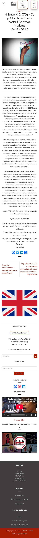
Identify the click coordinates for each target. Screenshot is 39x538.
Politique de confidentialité (19, 525)
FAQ (19, 517)
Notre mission (19, 495)
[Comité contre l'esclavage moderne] (13, 3)
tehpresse (19, 11)
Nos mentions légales (19, 521)
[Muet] (31, 415)
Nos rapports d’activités (19, 499)
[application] (19, 407)
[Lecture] (4, 415)
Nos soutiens (19, 503)
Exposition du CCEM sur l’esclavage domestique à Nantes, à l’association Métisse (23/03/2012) (28, 269)
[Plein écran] (35, 415)
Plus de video (19, 420)
